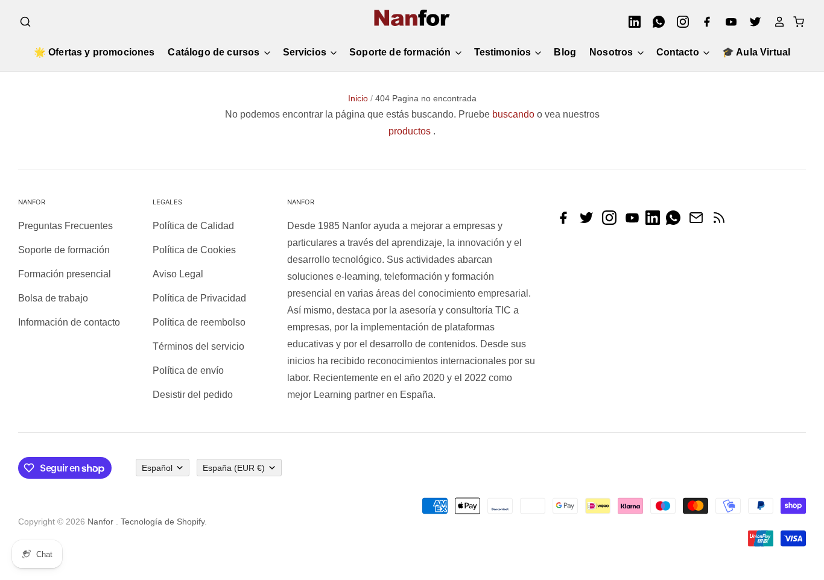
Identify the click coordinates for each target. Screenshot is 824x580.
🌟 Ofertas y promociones (94, 52)
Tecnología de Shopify (162, 521)
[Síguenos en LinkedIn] (655, 221)
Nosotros (612, 52)
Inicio (358, 98)
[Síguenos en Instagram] (612, 221)
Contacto (679, 52)
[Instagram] (679, 22)
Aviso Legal (178, 274)
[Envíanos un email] (699, 221)
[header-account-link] (775, 22)
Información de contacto (69, 322)
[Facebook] (703, 22)
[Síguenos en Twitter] (589, 221)
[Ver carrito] (795, 22)
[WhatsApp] (655, 22)
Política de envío (188, 370)
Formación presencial (64, 274)
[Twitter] (751, 22)
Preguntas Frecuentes (65, 226)
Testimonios (504, 52)
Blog (565, 52)
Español (157, 468)
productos (409, 131)
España (234, 468)
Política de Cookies (194, 250)
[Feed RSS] (722, 221)
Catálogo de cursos (215, 52)
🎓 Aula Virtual (756, 52)
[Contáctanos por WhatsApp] (676, 221)
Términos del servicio (198, 346)
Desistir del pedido (193, 394)
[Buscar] (25, 22)
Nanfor (100, 521)
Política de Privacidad (199, 298)
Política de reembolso (199, 322)
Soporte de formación (401, 52)
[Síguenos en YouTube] (635, 221)
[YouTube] (727, 22)
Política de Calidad (193, 226)
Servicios (306, 52)
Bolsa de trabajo (53, 298)
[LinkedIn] (631, 22)
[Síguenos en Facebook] (566, 221)
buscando (513, 114)
